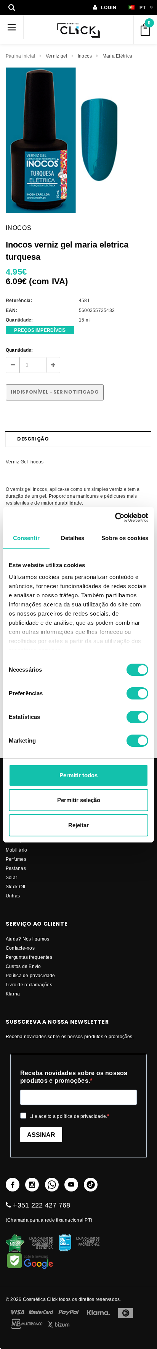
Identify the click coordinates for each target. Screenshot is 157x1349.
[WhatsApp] (52, 1184)
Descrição (33, 439)
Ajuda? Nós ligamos (27, 939)
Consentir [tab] (26, 538)
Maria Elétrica (117, 56)
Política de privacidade (30, 975)
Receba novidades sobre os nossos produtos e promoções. (74, 1077)
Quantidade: (19, 350)
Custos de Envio (23, 966)
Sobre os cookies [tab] (124, 538)
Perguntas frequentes (29, 957)
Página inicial (20, 56)
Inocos (85, 56)
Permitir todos (78, 775)
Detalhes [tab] (73, 538)
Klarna (13, 994)
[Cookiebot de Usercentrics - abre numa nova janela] (115, 518)
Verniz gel (56, 56)
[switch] (137, 693)
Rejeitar (78, 825)
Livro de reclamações (29, 984)
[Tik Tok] (91, 1184)
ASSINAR (41, 1135)
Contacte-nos (20, 948)
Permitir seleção (78, 800)
